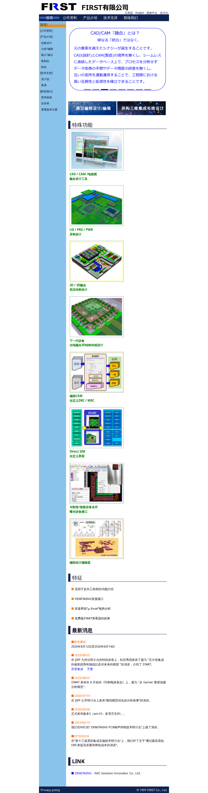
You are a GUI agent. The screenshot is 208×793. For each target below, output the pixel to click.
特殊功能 (82, 124)
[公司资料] (46, 30)
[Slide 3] (104, 89)
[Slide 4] (113, 89)
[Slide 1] (87, 89)
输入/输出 (47, 55)
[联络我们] (46, 91)
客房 (44, 85)
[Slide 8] (147, 89)
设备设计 (46, 43)
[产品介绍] (46, 36)
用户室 (45, 79)
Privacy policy (50, 790)
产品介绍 (90, 17)
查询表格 (46, 97)
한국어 (164, 13)
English (139, 13)
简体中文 (152, 13)
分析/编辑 (47, 49)
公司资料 (70, 17)
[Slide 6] (130, 89)
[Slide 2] (95, 89)
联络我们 (131, 17)
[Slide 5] (121, 89)
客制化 (45, 61)
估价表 (45, 103)
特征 (44, 67)
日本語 (129, 13)
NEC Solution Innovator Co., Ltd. (118, 773)
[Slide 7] (139, 89)
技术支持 (110, 17)
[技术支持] (46, 73)
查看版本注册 (49, 109)
